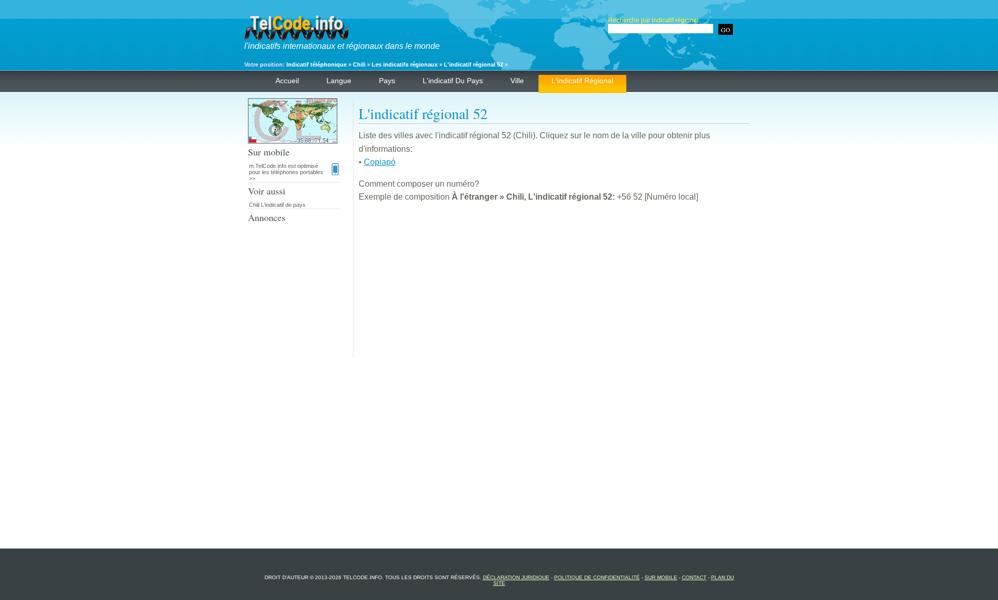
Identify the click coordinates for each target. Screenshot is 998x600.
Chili (359, 64)
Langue (338, 80)
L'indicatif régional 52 (473, 64)
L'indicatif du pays (453, 80)
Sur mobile (661, 577)
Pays (387, 80)
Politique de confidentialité (597, 577)
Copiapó (380, 162)
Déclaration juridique (516, 577)
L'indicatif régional (582, 80)
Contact (694, 577)
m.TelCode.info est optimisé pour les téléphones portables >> (286, 172)
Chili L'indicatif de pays (277, 205)
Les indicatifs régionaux (405, 64)
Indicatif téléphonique (316, 64)
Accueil (287, 80)
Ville (517, 80)
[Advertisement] (553, 285)
